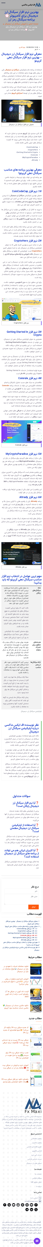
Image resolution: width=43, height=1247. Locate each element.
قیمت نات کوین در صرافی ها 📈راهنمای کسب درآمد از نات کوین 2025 (16, 994)
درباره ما (39, 1186)
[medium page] (9, 1206)
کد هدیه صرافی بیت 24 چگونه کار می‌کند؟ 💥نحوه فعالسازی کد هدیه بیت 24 (15, 1030)
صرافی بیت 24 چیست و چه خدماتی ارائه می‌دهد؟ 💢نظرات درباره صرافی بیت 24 (15, 1043)
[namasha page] (22, 1206)
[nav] (3, 4)
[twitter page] (36, 1211)
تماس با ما (34, 1198)
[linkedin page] (31, 1211)
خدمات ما (38, 1174)
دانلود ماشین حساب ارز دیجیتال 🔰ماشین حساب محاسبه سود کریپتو (15, 1007)
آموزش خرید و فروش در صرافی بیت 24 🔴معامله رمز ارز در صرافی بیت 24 (15, 1068)
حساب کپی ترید (36, 1155)
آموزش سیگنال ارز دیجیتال (15, 24)
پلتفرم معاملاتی (36, 1138)
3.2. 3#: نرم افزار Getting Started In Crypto (22, 933)
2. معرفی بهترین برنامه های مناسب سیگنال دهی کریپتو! (22, 926)
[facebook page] (36, 1206)
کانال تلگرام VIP (36, 1182)
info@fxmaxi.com (31, 1201)
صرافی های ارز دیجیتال (34, 1163)
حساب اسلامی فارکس (34, 1159)
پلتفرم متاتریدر (37, 1143)
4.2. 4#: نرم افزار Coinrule (28, 936)
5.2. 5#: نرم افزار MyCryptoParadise (25, 938)
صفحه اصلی (33, 24)
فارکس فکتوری (37, 1151)
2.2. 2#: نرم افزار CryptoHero (27, 931)
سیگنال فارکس (37, 1178)
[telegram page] (27, 1211)
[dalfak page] (13, 1206)
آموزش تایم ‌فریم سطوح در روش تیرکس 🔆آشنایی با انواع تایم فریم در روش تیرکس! (15, 981)
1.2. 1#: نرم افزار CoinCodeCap (27, 929)
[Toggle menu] (37, 1241)
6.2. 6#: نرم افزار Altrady (29, 940)
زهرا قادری (22, 47)
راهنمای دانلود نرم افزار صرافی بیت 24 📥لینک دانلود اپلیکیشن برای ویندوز (14, 1080)
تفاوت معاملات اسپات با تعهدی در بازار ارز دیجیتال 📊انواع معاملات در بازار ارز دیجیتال (15, 969)
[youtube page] (31, 1206)
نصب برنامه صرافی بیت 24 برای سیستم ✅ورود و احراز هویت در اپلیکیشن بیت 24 (16, 1055)
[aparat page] (27, 1206)
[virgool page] (4, 1206)
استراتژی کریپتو (17, 93)
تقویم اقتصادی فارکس (34, 1147)
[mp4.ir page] (18, 1206)
